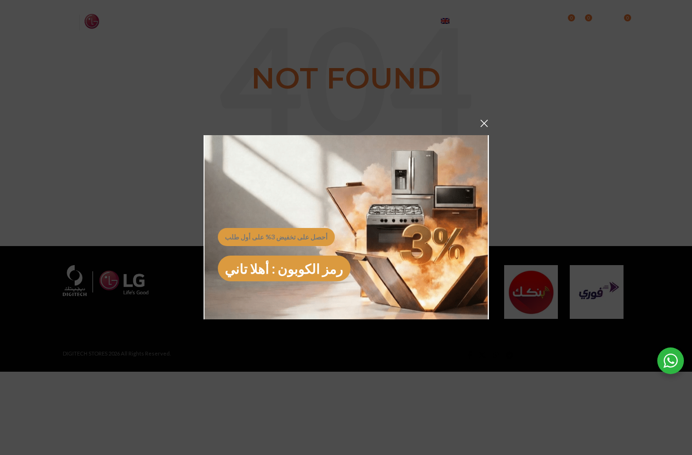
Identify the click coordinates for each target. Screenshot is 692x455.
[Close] (484, 123)
